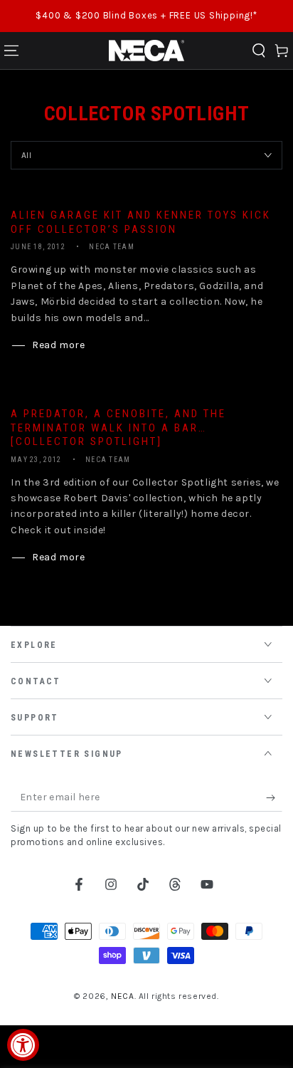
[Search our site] (258, 50)
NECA (122, 996)
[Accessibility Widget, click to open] (23, 1045)
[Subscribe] (274, 797)
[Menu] (11, 50)
